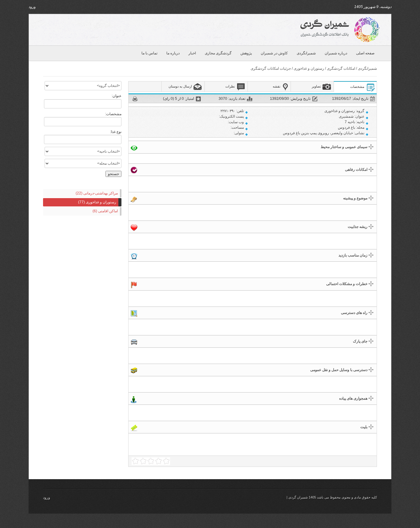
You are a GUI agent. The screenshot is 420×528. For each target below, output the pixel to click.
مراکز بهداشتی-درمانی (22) (97, 193)
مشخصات (357, 86)
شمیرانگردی (306, 53)
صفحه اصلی (365, 53)
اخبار (192, 53)
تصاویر (316, 86)
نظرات (230, 86)
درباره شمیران (336, 53)
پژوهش (246, 53)
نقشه (276, 86)
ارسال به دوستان (180, 86)
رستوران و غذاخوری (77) (97, 202)
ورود (32, 7)
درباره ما (173, 53)
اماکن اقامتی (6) (105, 211)
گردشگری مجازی (218, 53)
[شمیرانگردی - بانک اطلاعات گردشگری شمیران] (339, 29)
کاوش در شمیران (274, 53)
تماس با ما (149, 53)
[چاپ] (135, 98)
